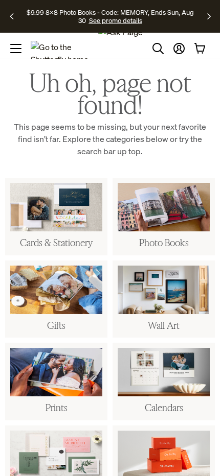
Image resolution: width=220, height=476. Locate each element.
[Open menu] (15, 48)
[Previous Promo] (15, 16)
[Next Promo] (209, 16)
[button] (179, 48)
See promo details (115, 20)
